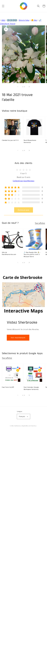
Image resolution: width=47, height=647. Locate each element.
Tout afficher (40, 223)
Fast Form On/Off (8, 387)
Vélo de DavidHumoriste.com (9, 253)
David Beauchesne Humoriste (30, 141)
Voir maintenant (18, 337)
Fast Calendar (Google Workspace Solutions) (31, 388)
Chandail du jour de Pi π (10, 140)
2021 (3, 20)
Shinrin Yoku (24, 20)
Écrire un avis (23, 210)
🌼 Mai (34, 20)
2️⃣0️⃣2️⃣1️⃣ (12, 20)
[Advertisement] (23, 539)
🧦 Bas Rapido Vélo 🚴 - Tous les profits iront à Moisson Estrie (32, 254)
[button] (3, 6)
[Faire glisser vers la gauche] (18, 86)
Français (22, 416)
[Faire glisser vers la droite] (29, 86)
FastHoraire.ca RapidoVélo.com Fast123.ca (25, 425)
